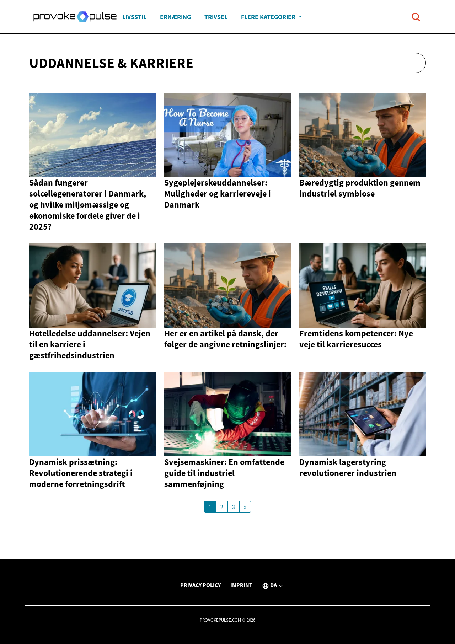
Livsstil (134, 17)
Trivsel (216, 17)
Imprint (241, 585)
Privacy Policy (200, 585)
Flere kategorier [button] (269, 17)
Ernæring (175, 17)
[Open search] (416, 17)
